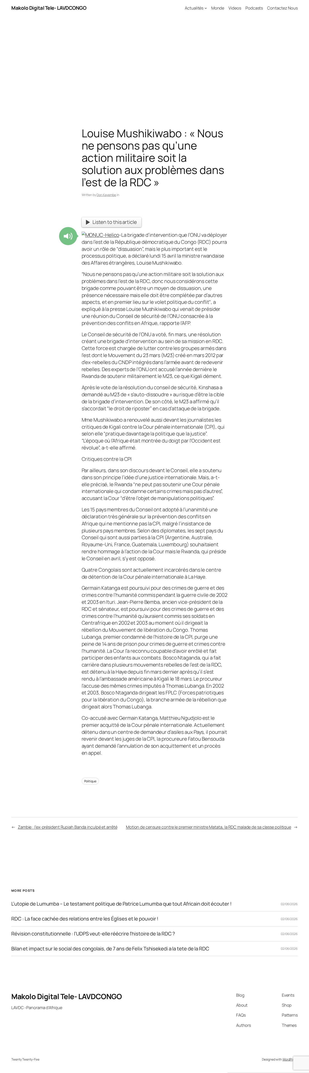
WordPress (290, 1059)
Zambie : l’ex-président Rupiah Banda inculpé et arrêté (67, 827)
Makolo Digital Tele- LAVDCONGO (48, 8)
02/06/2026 (289, 904)
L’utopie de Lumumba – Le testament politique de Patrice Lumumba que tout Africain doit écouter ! (121, 904)
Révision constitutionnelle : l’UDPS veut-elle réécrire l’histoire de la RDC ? (93, 934)
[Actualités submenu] (205, 8)
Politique (90, 781)
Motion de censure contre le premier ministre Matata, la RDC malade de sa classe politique (208, 827)
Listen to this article (115, 222)
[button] (68, 236)
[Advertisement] (154, 63)
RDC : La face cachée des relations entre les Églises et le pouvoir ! (84, 919)
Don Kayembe (106, 195)
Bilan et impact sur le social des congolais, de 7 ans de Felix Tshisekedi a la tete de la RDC (110, 949)
